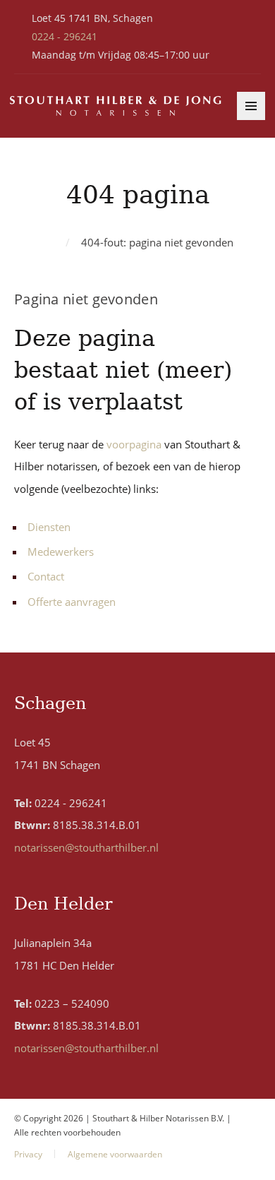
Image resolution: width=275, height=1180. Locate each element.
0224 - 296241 (64, 36)
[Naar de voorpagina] (115, 106)
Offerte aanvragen (72, 602)
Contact (46, 576)
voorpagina (133, 444)
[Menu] (251, 106)
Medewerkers (61, 551)
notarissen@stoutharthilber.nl (86, 847)
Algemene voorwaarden (115, 1154)
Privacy (28, 1154)
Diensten (49, 527)
